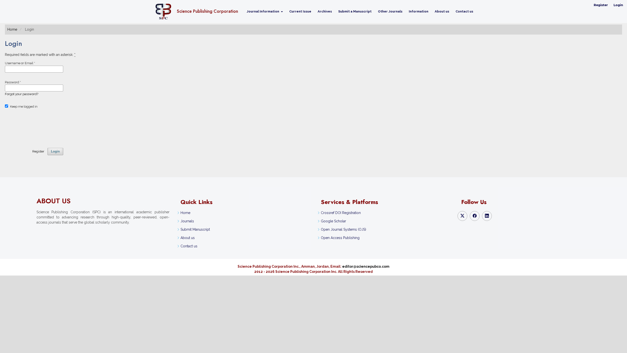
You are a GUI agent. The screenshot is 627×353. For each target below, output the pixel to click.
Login (618, 5)
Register (601, 5)
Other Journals (390, 11)
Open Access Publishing (340, 238)
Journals (187, 221)
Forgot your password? (21, 94)
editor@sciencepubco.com (365, 266)
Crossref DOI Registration (341, 212)
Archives (325, 11)
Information (418, 11)
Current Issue (300, 11)
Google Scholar (333, 221)
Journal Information (263, 11)
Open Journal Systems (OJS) (343, 229)
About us (442, 11)
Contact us (464, 11)
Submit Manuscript (195, 229)
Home (12, 29)
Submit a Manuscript (355, 11)
